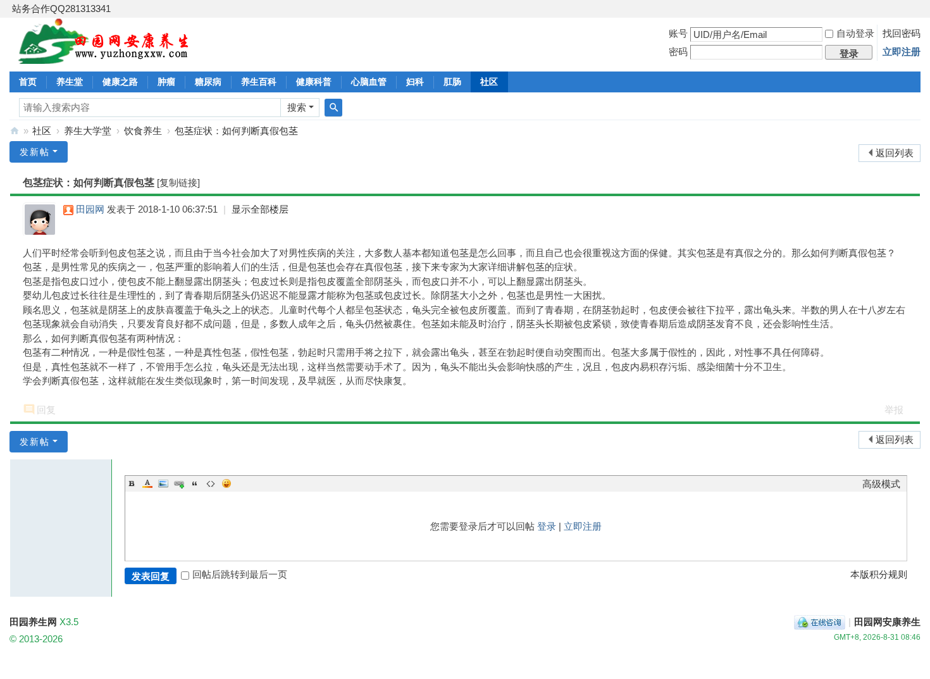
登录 (546, 526)
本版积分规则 (878, 574)
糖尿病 (208, 82)
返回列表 (895, 152)
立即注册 (902, 51)
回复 (46, 409)
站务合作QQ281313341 (61, 8)
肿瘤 (166, 82)
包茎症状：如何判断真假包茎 (236, 130)
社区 (489, 82)
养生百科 (258, 82)
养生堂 (69, 82)
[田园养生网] (104, 56)
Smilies (226, 483)
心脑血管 (369, 82)
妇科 (415, 82)
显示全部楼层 (260, 209)
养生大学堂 (87, 130)
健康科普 (314, 82)
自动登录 (855, 33)
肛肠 (452, 82)
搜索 (296, 107)
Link (179, 483)
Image (163, 483)
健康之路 (120, 82)
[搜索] (333, 107)
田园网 (90, 209)
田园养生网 (14, 130)
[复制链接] (178, 182)
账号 (678, 33)
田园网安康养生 (887, 621)
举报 (893, 409)
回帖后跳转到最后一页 (239, 574)
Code (210, 483)
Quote (195, 483)
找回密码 (902, 33)
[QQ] (819, 621)
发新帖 (35, 152)
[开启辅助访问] (917, 9)
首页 (28, 82)
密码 (678, 51)
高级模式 (881, 483)
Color (147, 483)
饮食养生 (143, 130)
